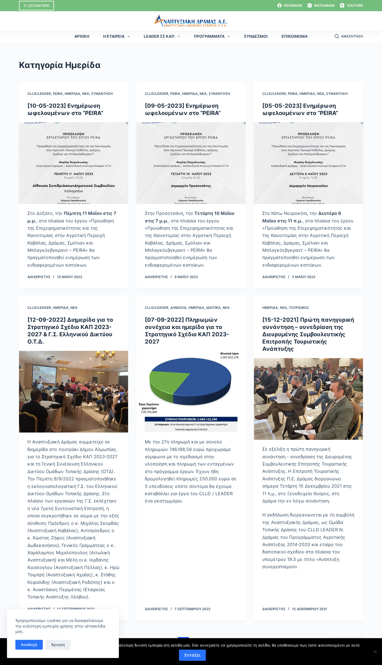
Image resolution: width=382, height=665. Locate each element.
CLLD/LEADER (39, 93)
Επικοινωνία (295, 36)
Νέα (85, 93)
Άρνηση (58, 644)
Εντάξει (192, 655)
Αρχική (81, 36)
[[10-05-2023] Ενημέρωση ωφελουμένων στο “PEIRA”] (73, 163)
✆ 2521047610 (36, 5)
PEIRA (58, 93)
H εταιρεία (113, 36)
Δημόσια (178, 308)
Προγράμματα (209, 36)
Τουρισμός (299, 308)
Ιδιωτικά (213, 308)
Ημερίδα (72, 93)
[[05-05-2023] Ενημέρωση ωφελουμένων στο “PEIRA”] (308, 163)
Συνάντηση (102, 93)
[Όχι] (375, 651)
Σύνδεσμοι (256, 36)
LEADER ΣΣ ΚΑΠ (159, 36)
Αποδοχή (29, 644)
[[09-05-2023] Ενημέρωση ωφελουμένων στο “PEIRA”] (191, 163)
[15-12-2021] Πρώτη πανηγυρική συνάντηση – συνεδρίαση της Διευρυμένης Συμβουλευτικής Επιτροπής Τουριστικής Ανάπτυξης (308, 334)
